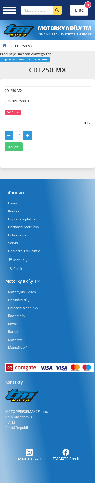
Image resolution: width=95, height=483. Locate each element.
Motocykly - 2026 (22, 292)
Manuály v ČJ (18, 347)
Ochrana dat (18, 235)
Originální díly (18, 300)
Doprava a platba (22, 219)
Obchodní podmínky (23, 227)
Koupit (13, 147)
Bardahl (14, 331)
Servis (13, 243)
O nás (12, 203)
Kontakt (14, 211)
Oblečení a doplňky (23, 308)
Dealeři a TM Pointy (24, 251)
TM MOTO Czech (29, 459)
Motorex (15, 340)
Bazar (12, 324)
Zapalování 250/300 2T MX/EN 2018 (25, 59)
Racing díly (16, 315)
